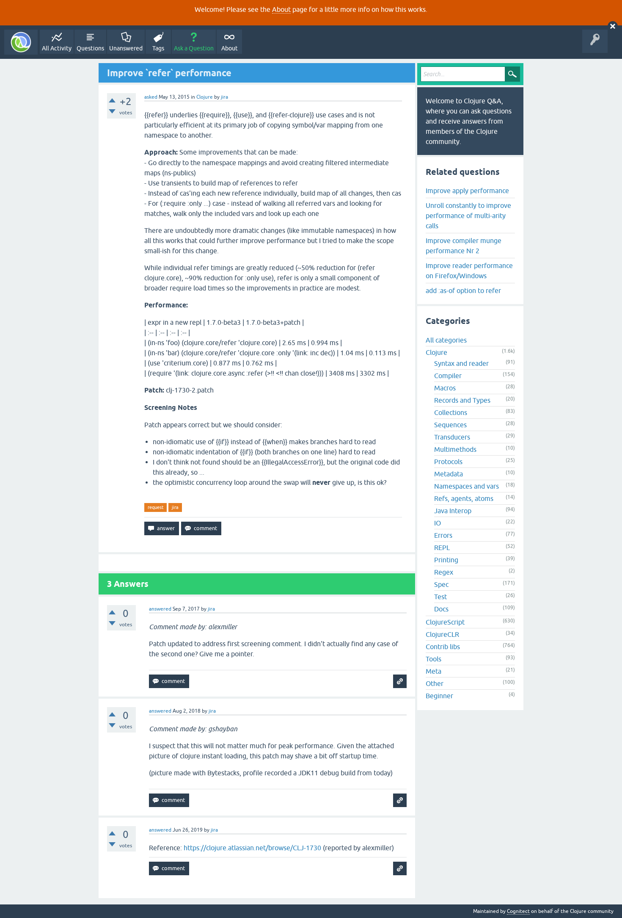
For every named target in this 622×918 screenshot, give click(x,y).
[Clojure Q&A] (21, 42)
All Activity (57, 48)
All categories (446, 340)
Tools (433, 659)
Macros (445, 388)
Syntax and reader (461, 363)
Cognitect (518, 911)
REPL (442, 547)
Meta (433, 671)
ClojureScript (445, 622)
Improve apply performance (467, 190)
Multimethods (455, 449)
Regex (443, 572)
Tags (158, 48)
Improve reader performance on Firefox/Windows (469, 270)
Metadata (448, 474)
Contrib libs (443, 646)
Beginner (439, 696)
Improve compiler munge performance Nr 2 (463, 245)
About (281, 9)
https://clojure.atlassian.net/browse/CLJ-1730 (252, 848)
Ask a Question (194, 48)
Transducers (452, 437)
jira (175, 507)
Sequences (450, 425)
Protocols (448, 461)
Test (440, 596)
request (155, 507)
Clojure (204, 97)
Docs (441, 609)
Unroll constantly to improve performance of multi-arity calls (468, 216)
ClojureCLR (442, 634)
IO (437, 523)
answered (160, 609)
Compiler (448, 375)
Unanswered (126, 48)
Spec (441, 584)
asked (150, 97)
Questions (90, 48)
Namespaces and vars (466, 486)
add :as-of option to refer (463, 290)
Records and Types (462, 400)
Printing (446, 560)
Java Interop (452, 510)
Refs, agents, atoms (463, 498)
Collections (450, 412)
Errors (443, 535)
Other (434, 683)
